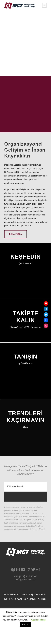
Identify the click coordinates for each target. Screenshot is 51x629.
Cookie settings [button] (38, 620)
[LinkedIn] (46, 309)
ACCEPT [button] (25, 624)
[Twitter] (46, 314)
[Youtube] (46, 303)
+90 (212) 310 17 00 (25, 576)
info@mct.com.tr (25, 579)
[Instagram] (46, 326)
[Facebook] (46, 320)
